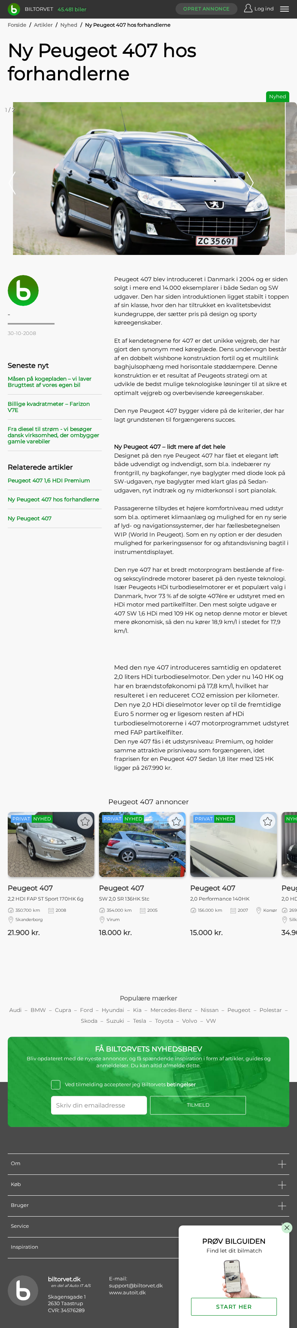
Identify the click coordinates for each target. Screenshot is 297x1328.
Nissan (209, 1010)
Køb (16, 1184)
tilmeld (198, 1105)
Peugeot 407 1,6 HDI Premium (49, 480)
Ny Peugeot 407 (29, 518)
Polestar (270, 1010)
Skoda (89, 1020)
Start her (234, 1306)
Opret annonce (206, 9)
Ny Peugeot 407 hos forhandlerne (53, 499)
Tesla (139, 1020)
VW (211, 1020)
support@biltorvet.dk (136, 1285)
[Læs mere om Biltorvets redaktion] (55, 290)
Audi (15, 1010)
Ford (86, 1010)
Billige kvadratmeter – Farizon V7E (49, 407)
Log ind (264, 8)
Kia (137, 1010)
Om (15, 1163)
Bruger (20, 1205)
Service (20, 1226)
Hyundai (113, 1010)
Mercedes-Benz (171, 1010)
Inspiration (24, 1247)
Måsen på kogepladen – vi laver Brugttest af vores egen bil (50, 381)
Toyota (164, 1020)
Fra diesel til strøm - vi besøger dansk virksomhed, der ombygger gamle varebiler (53, 435)
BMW (38, 1010)
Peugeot (239, 1010)
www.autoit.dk (127, 1292)
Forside (17, 25)
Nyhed (68, 25)
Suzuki (115, 1020)
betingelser (181, 1085)
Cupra (63, 1010)
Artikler (43, 25)
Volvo (189, 1020)
